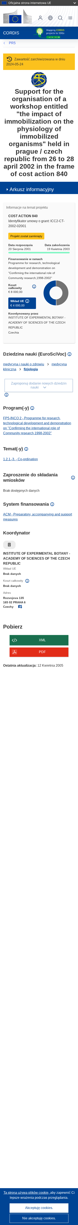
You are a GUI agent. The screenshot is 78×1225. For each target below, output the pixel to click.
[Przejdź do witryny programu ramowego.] (39, 79)
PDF (42, 652)
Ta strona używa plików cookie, (27, 1192)
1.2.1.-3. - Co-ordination (20, 459)
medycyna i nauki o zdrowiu (23, 364)
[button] (50, 17)
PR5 (12, 43)
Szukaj (60, 17)
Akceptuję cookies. (39, 1208)
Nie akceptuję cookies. (39, 1218)
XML (42, 640)
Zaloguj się (40, 17)
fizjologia (31, 369)
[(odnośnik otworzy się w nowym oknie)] (17, 16)
